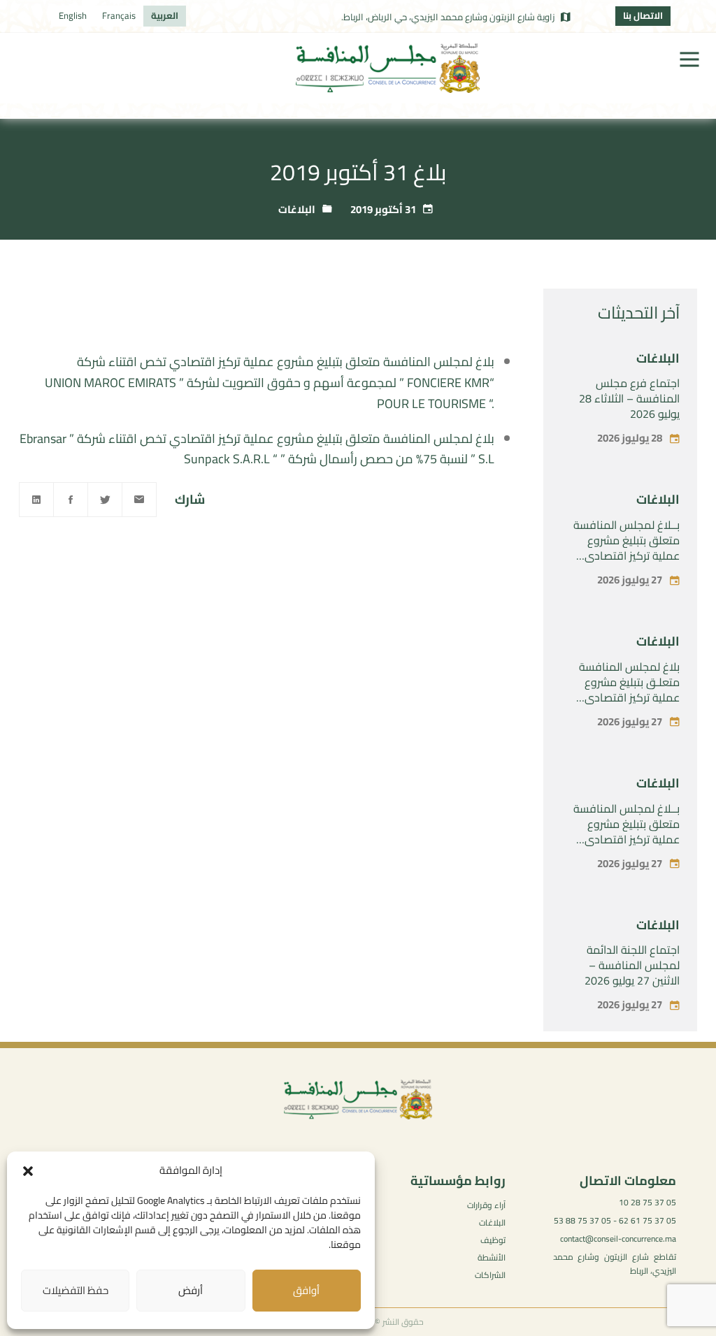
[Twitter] (104, 499)
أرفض (190, 1290)
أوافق (306, 1290)
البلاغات (296, 209)
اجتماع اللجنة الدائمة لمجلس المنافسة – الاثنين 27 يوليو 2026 (632, 965)
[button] (28, 1171)
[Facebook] (70, 499)
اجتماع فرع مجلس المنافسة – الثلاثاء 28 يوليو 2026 (629, 398)
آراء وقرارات (486, 1205)
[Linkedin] (36, 499)
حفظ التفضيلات (75, 1290)
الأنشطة (492, 1257)
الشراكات (490, 1275)
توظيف (493, 1240)
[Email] (139, 499)
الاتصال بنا (643, 15)
